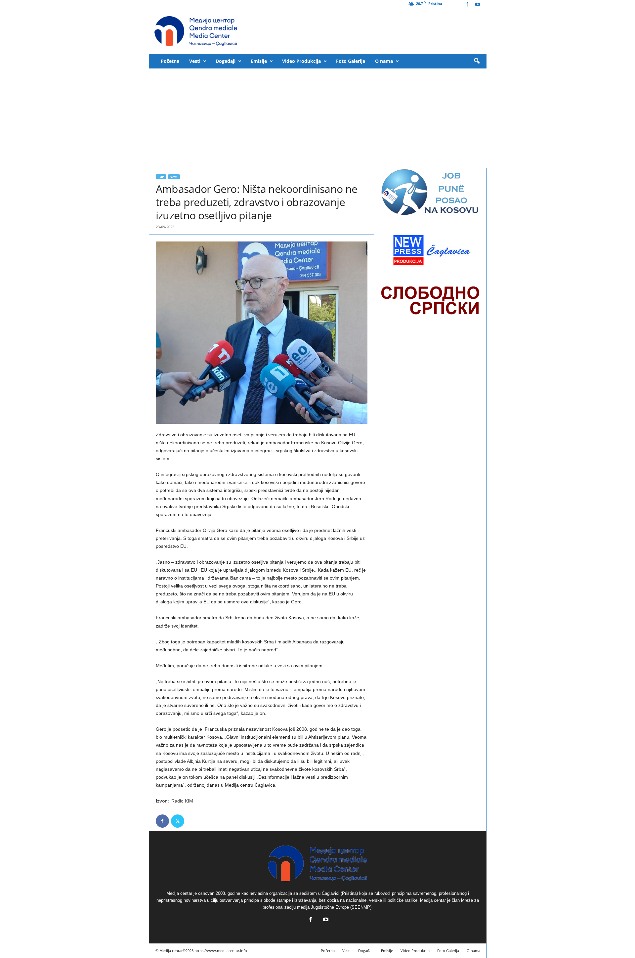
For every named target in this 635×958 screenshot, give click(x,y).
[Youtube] (478, 5)
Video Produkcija (301, 61)
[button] (476, 61)
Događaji (225, 61)
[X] (177, 821)
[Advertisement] (318, 118)
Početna (170, 61)
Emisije (259, 61)
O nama (384, 61)
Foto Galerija (350, 61)
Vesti (194, 61)
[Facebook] (467, 5)
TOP (161, 177)
